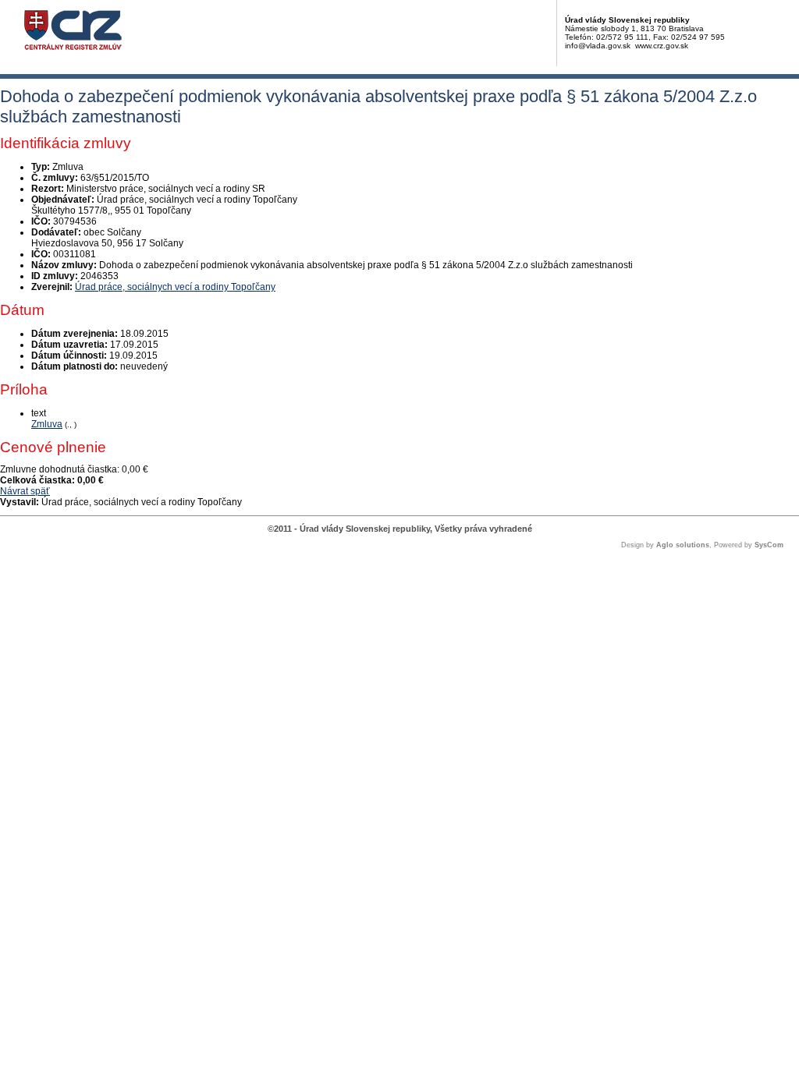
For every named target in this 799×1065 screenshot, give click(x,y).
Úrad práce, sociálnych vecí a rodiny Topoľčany (175, 286)
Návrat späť (25, 491)
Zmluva (46, 424)
